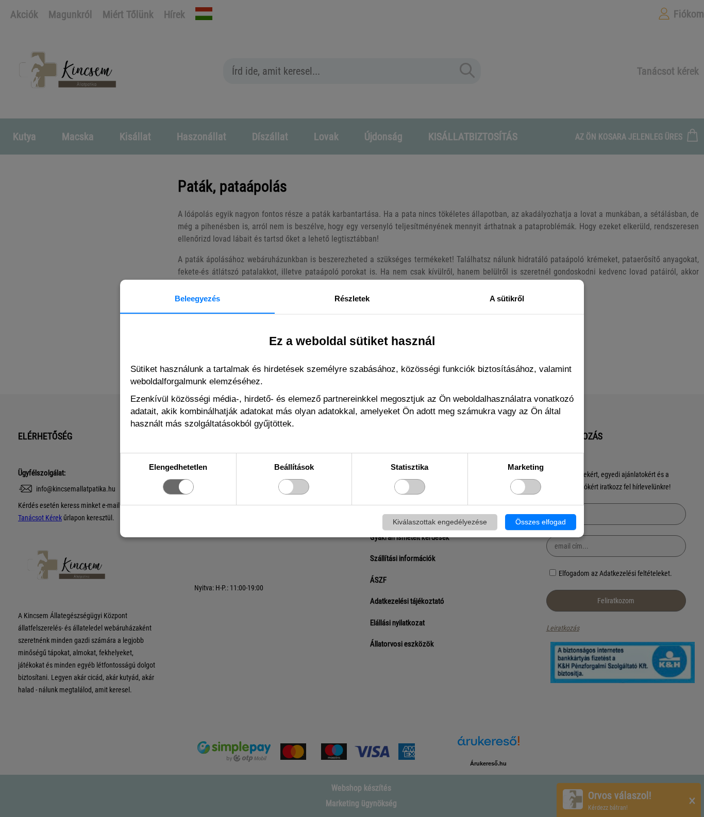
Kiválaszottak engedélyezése (440, 522)
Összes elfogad (540, 522)
